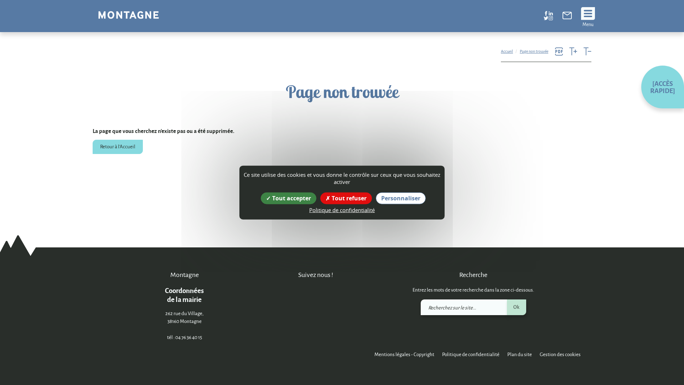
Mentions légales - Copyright (404, 354)
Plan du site (519, 354)
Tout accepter (291, 198)
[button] (662, 87)
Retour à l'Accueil (117, 146)
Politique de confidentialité (470, 354)
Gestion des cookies (560, 354)
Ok (516, 306)
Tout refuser (348, 198)
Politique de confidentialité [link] (342, 210)
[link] (567, 17)
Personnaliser (400, 198)
